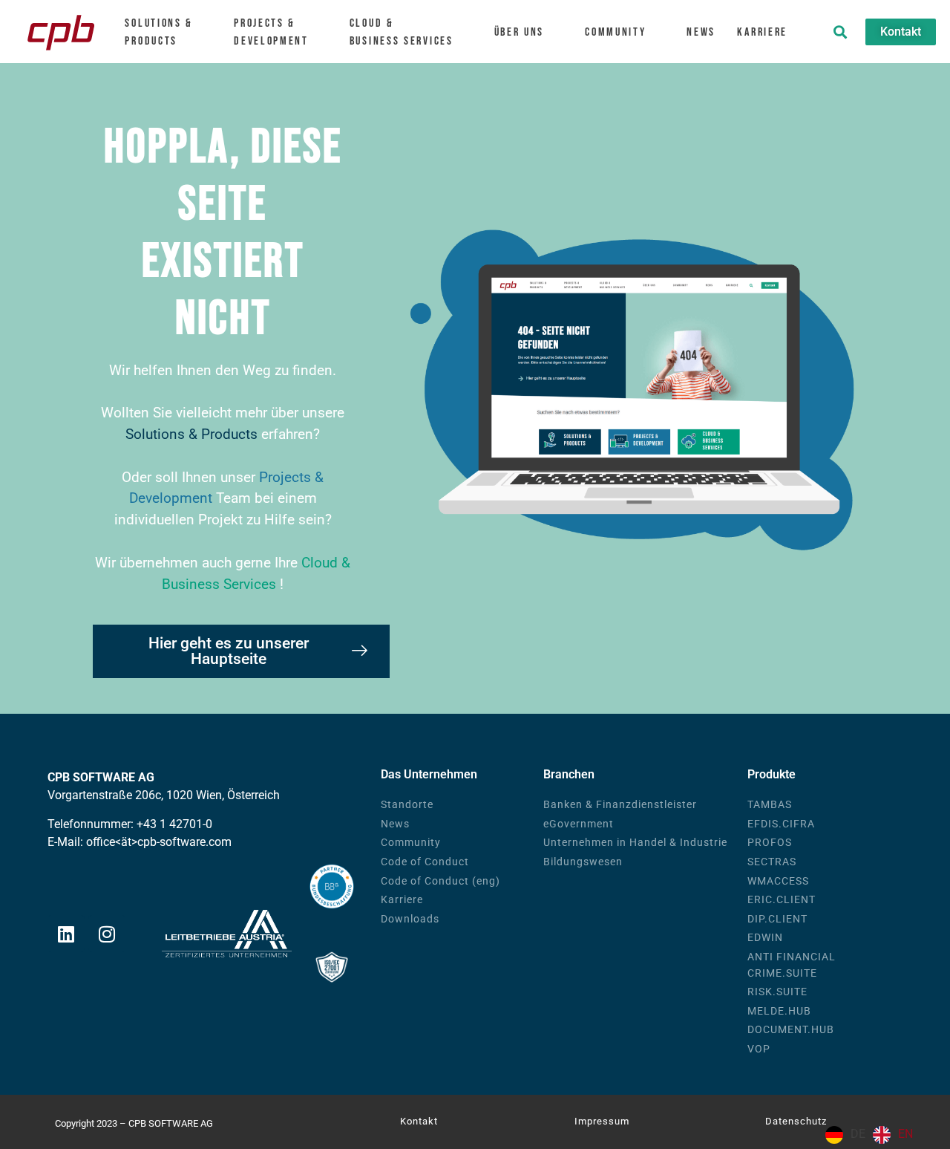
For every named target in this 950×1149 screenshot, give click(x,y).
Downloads (410, 919)
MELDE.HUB (779, 1011)
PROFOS (769, 842)
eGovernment (578, 824)
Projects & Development (271, 32)
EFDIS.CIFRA (781, 824)
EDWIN (765, 937)
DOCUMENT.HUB (790, 1029)
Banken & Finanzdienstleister (620, 804)
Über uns (519, 32)
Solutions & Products (191, 434)
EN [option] (905, 1134)
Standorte (407, 804)
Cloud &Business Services (401, 32)
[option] (892, 1135)
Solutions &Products (159, 32)
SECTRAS (771, 862)
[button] (840, 32)
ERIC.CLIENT (781, 900)
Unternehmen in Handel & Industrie (635, 842)
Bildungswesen (583, 862)
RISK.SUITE (777, 992)
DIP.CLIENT (777, 919)
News (701, 32)
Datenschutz (796, 1121)
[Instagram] (106, 933)
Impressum (601, 1121)
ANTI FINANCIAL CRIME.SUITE (791, 965)
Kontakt (419, 1121)
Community (615, 32)
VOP (758, 1049)
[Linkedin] (66, 933)
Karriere (762, 32)
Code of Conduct (425, 862)
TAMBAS (769, 804)
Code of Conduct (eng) (440, 881)
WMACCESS (778, 881)
